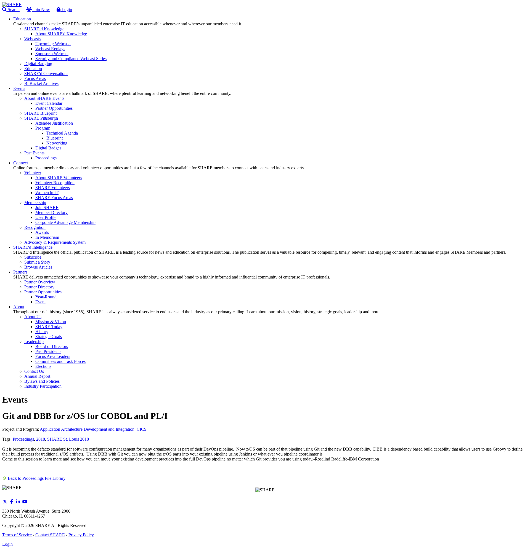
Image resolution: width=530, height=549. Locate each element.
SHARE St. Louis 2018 (68, 439)
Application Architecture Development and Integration (87, 429)
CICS (142, 429)
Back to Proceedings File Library (36, 478)
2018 (40, 439)
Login (66, 9)
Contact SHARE (50, 534)
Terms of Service (17, 534)
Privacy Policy (81, 534)
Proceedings (23, 439)
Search (13, 9)
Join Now (41, 9)
